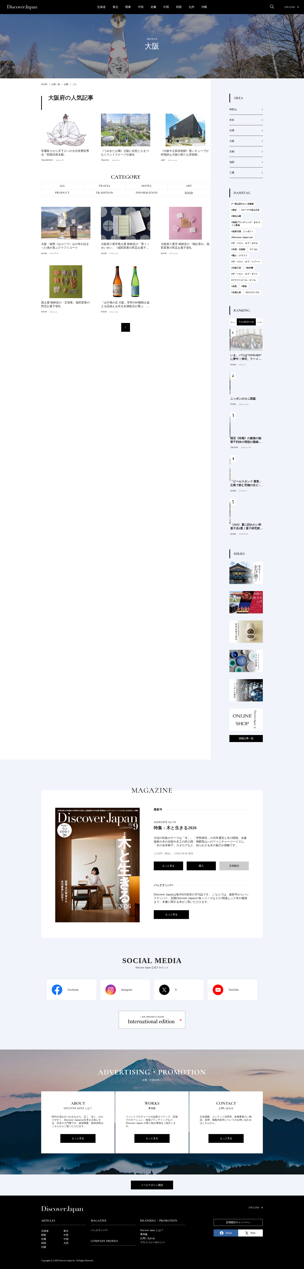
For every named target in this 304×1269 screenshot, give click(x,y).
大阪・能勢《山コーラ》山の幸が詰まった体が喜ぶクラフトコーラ (65, 245)
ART (163, 160)
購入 (201, 866)
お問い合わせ (147, 1238)
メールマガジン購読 (152, 1185)
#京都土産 (236, 292)
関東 (128, 6)
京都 (231, 151)
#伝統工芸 (236, 268)
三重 (231, 172)
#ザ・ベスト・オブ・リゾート (245, 261)
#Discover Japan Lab (242, 237)
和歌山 (233, 109)
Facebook (73, 989)
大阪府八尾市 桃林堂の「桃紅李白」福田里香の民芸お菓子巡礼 (185, 245)
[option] (246, 321)
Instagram (126, 989)
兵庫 (231, 130)
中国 (166, 6)
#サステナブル (252, 292)
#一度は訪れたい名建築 (242, 204)
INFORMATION (147, 193)
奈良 (231, 120)
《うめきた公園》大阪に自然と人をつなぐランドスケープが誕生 (125, 152)
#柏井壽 (249, 268)
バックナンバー (99, 1230)
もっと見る (168, 866)
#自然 (234, 286)
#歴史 (234, 210)
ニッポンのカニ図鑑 (242, 398)
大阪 (231, 141)
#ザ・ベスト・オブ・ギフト (244, 274)
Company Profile (104, 1241)
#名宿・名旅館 (238, 249)
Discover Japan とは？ (151, 1230)
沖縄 (204, 6)
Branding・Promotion (158, 1220)
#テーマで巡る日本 (250, 210)
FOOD (189, 193)
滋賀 (231, 162)
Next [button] (259, 321)
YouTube (234, 989)
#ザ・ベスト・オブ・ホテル (244, 243)
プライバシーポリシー (152, 1242)
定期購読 (234, 866)
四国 (179, 6)
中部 (141, 6)
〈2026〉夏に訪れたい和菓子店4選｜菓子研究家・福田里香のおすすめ (246, 526)
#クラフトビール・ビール (243, 280)
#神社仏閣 (236, 216)
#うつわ (253, 249)
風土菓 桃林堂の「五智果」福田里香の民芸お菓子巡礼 (65, 304)
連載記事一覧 (246, 738)
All (62, 186)
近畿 (153, 6)
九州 (191, 6)
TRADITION (47, 160)
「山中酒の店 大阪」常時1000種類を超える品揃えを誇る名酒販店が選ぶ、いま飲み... (125, 304)
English (290, 7)
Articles (48, 1220)
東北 (115, 6)
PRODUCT (62, 193)
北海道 (101, 6)
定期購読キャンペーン (238, 1222)
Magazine (99, 1220)
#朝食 (244, 286)
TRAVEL (105, 160)
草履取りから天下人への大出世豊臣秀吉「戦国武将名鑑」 (65, 152)
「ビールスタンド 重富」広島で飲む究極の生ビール (245, 483)
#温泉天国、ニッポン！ (242, 231)
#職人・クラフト (239, 255)
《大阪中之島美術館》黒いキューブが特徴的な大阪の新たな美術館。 (185, 152)
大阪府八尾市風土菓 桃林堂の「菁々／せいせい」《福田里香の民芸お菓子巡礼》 (125, 246)
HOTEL (147, 186)
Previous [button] (232, 321)
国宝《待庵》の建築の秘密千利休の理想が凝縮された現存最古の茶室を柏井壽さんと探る (245, 440)
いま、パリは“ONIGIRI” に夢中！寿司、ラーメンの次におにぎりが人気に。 (245, 357)
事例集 (144, 1234)
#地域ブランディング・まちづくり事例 (245, 223)
